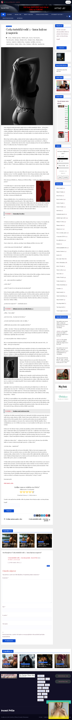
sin (45, 697)
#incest (30, 37)
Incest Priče (5, 8)
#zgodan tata (40, 44)
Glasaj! (59, 177)
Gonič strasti (25, 666)
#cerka (9, 37)
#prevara (38, 42)
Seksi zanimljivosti (61, 247)
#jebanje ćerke (23, 40)
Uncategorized (60, 303)
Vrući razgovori (8, 18)
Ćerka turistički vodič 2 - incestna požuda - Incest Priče (23, 558)
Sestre (58, 255)
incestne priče (41, 682)
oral (39, 694)
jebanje (47, 685)
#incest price (36, 37)
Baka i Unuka (60, 192)
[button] (67, 16)
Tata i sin (59, 273)
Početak (40, 717)
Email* (5, 502)
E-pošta (4, 615)
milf (47, 691)
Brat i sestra (28, 14)
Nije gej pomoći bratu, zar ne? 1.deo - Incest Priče (62, 359)
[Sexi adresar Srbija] (63, 374)
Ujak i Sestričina (61, 296)
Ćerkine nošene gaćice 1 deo (14, 519)
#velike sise (34, 44)
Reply (48, 565)
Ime (3, 606)
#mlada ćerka (20, 42)
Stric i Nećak (60, 266)
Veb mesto (5, 624)
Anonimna (59, 327)
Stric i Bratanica (61, 262)
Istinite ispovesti (61, 218)
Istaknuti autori (57, 14)
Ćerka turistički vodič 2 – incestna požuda (38, 519)
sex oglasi (40, 697)
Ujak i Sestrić (60, 292)
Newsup (20, 717)
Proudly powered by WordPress (8, 717)
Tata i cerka (8, 26)
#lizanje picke (39, 40)
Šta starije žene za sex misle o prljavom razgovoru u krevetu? (62, 333)
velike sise (40, 700)
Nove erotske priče (62, 233)
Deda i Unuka (60, 207)
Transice (59, 288)
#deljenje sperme (16, 37)
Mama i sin (18, 14)
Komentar (5, 578)
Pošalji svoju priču (42, 14)
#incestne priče (10, 40)
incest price (40, 685)
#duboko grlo (24, 37)
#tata (24, 44)
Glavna (9, 14)
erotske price (41, 678)
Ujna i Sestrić (60, 299)
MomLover (59, 229)
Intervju (19, 18)
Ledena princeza (61, 666)
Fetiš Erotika (8, 666)
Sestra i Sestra (60, 251)
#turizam (28, 44)
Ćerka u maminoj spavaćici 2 (10, 545)
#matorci (14, 42)
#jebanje (16, 40)
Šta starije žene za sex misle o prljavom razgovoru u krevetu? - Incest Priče (63, 324)
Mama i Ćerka (60, 221)
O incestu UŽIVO (61, 236)
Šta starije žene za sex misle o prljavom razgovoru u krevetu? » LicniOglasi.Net (63, 350)
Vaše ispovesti (60, 307)
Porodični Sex (60, 240)
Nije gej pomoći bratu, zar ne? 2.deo (63, 361)
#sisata (16, 44)
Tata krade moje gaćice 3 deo (43, 545)
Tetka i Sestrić (60, 281)
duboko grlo (40, 675)
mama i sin (45, 688)
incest (47, 678)
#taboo (20, 44)
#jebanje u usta (31, 40)
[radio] (21, 492)
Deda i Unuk (60, 203)
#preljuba (32, 42)
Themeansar (25, 717)
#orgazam (27, 42)
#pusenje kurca (10, 44)
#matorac (8, 42)
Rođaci (58, 244)
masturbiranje (41, 691)
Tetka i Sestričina (61, 285)
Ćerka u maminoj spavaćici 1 (27, 545)
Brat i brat (59, 195)
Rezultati (66, 177)
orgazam (44, 694)
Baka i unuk (60, 188)
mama (39, 688)
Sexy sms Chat (60, 259)
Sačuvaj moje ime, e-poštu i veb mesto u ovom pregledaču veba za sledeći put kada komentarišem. (23, 635)
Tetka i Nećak (60, 277)
